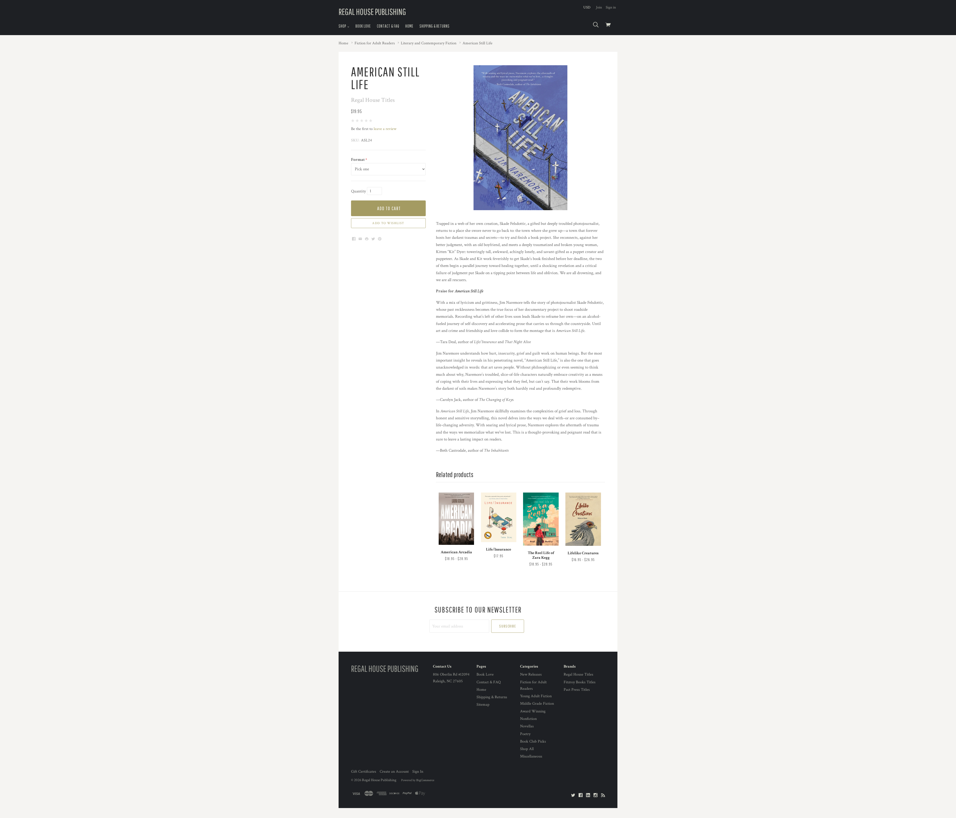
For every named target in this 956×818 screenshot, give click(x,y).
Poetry (525, 734)
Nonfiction (528, 718)
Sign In (417, 771)
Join (599, 7)
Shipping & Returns (434, 26)
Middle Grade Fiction (537, 703)
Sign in (611, 7)
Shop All (527, 749)
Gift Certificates (363, 771)
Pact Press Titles (577, 689)
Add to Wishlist (388, 223)
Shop (343, 26)
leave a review (385, 128)
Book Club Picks (533, 741)
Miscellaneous (531, 756)
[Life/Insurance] (498, 517)
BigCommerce (425, 780)
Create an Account (394, 771)
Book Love (363, 26)
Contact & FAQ (388, 26)
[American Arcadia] (456, 519)
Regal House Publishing (379, 780)
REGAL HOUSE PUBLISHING (372, 11)
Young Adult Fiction (536, 696)
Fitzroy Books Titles (580, 682)
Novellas (527, 726)
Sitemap (483, 704)
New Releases (531, 674)
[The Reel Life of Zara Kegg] (541, 519)
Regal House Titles (578, 674)
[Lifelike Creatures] (583, 519)
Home (409, 26)
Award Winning (532, 711)
